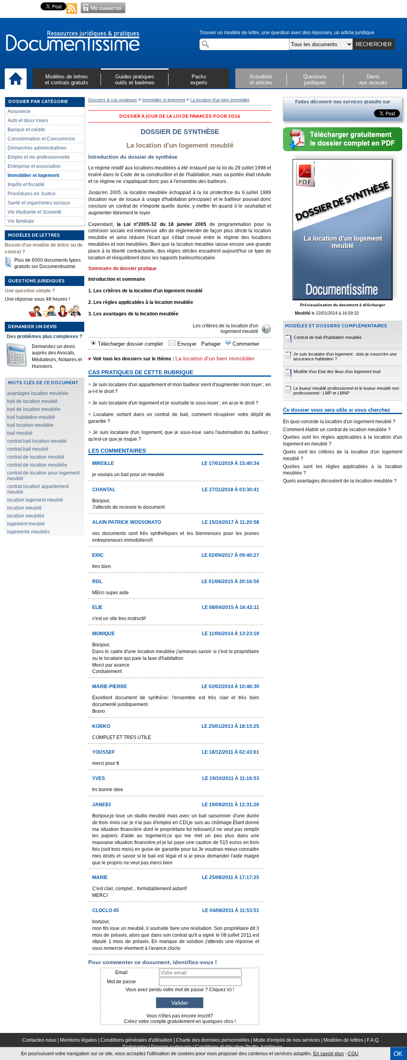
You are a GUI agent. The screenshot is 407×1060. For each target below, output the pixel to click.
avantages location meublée (37, 393)
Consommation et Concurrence (41, 139)
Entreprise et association (34, 166)
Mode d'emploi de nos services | (288, 1040)
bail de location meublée (33, 409)
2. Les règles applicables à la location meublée (140, 302)
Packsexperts (198, 80)
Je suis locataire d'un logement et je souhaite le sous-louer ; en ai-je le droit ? (173, 403)
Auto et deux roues (28, 120)
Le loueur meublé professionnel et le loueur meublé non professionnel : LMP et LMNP (346, 390)
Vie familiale (21, 221)
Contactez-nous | (41, 1040)
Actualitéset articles (261, 80)
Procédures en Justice (32, 193)
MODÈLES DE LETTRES (34, 235)
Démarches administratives (37, 148)
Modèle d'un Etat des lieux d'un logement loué (337, 371)
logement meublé (26, 524)
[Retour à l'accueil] (72, 41)
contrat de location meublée (37, 465)
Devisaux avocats (373, 80)
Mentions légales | (80, 1040)
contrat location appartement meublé (38, 489)
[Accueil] (16, 79)
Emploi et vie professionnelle (39, 157)
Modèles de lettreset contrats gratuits (66, 80)
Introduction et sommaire (116, 279)
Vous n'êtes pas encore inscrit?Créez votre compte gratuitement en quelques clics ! (180, 1018)
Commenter (245, 344)
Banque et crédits (26, 129)
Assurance (19, 111)
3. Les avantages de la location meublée (133, 314)
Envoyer (186, 344)
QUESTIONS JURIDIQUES (36, 281)
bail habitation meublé (31, 417)
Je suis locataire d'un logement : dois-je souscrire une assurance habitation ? (345, 356)
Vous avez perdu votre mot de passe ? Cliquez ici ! (180, 989)
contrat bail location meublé (37, 441)
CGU (353, 1053)
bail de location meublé (32, 401)
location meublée (26, 516)
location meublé (24, 508)
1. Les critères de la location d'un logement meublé (145, 291)
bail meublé (20, 433)
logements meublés (28, 532)
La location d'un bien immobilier (220, 99)
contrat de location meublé (35, 457)
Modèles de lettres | (345, 1040)
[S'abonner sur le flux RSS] (72, 14)
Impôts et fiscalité (26, 184)
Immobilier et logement (33, 175)
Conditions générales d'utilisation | (138, 1040)
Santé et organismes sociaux (39, 203)
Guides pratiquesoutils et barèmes (135, 80)
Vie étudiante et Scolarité (35, 212)
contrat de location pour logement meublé (43, 475)
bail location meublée (30, 425)
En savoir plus (328, 1053)
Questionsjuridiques (315, 80)
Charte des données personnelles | (214, 1040)
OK (398, 1053)
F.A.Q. (373, 1040)
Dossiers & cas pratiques (112, 99)
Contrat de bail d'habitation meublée (328, 337)
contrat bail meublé (27, 449)
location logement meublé (35, 500)
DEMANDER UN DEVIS (32, 326)
